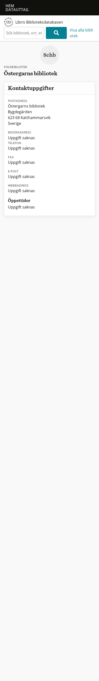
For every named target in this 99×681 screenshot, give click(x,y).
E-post (13, 171)
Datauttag (17, 9)
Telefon (14, 143)
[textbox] (24, 33)
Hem (10, 5)
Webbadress (18, 185)
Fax (11, 157)
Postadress (17, 101)
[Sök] (56, 33)
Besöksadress (19, 132)
